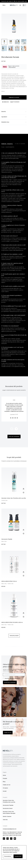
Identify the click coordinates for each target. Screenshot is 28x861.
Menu (4, 5)
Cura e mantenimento (7, 147)
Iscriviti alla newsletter (10, 682)
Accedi (4, 791)
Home (4, 775)
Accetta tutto (18, 856)
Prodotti (5, 778)
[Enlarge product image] (4, 41)
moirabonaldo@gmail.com (9, 829)
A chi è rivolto (20, 143)
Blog (4, 781)
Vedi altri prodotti (14, 635)
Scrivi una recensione (14, 436)
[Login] (20, 5)
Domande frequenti (7, 143)
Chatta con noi (7, 732)
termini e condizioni (15, 678)
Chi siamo (5, 788)
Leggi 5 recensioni (14, 101)
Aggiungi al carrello (14, 97)
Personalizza (7, 856)
